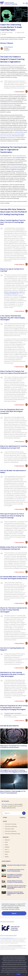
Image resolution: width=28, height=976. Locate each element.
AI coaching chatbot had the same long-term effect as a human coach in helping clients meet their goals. (13, 134)
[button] (24, 3)
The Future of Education (10, 831)
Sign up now (4, 804)
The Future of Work (9, 828)
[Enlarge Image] (14, 14)
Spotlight (4, 34)
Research (7, 851)
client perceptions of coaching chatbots (15, 137)
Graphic (7, 856)
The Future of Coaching (7, 32)
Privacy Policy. (12, 974)
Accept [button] (18, 974)
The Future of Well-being (11, 826)
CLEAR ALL (22, 817)
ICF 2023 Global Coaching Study (16, 166)
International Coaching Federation (15, 945)
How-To (7, 849)
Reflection (7, 839)
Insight (6, 844)
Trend (6, 842)
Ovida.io (23, 297)
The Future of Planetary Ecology (12, 833)
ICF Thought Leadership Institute (6, 938)
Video (6, 854)
